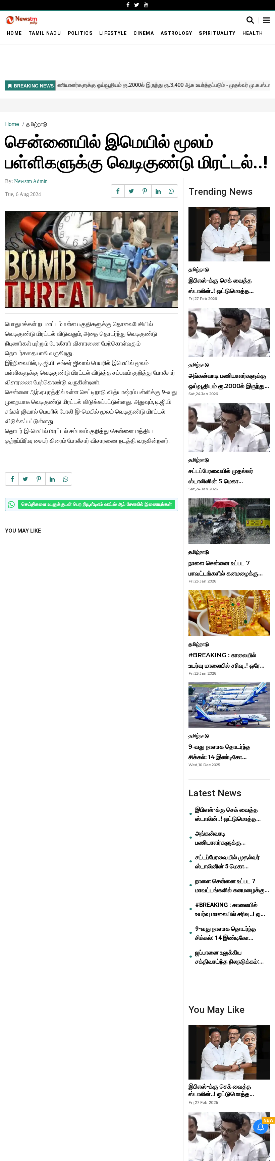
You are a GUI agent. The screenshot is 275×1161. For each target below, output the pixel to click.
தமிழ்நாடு (36, 124)
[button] (266, 21)
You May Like (23, 531)
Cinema (143, 33)
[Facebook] (128, 5)
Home (14, 33)
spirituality (217, 33)
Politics (80, 33)
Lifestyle (113, 33)
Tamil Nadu (45, 33)
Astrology (176, 33)
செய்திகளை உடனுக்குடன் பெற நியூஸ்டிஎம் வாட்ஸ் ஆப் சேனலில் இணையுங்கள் (96, 504)
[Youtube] (146, 5)
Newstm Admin (31, 181)
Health (252, 33)
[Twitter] (137, 5)
